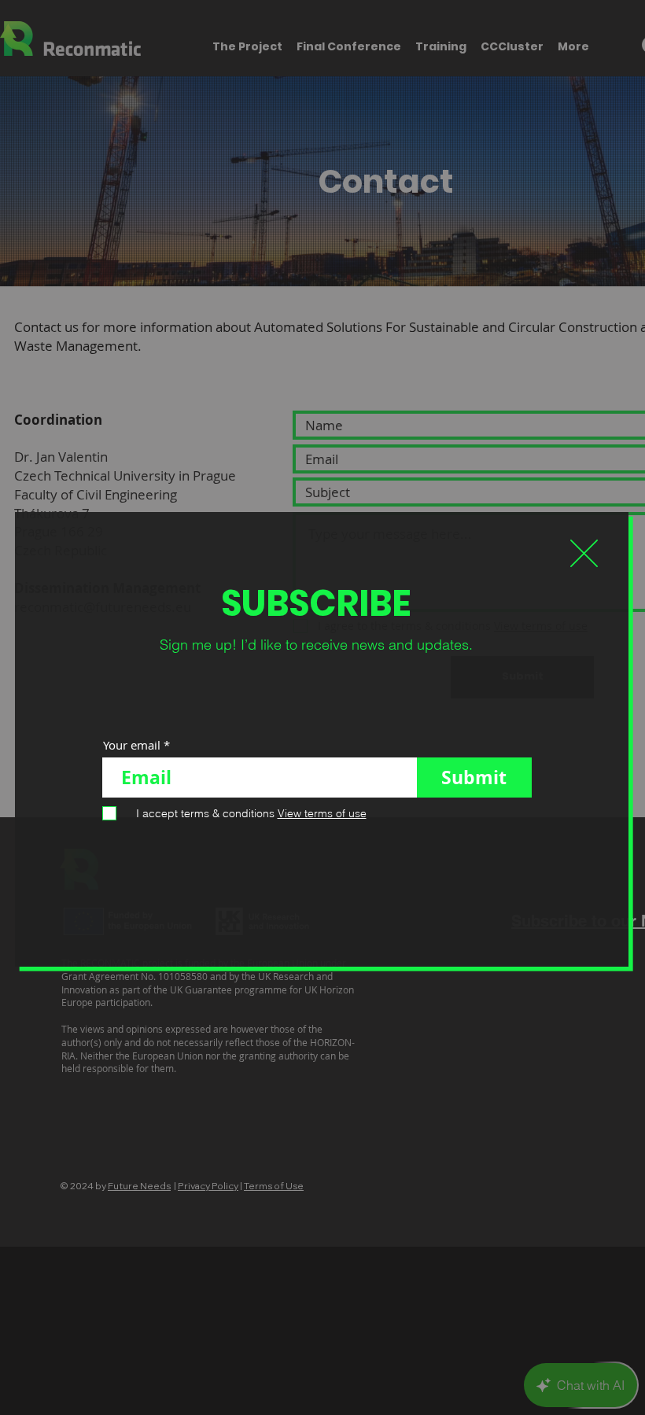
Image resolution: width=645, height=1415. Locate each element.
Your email (131, 745)
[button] (584, 553)
